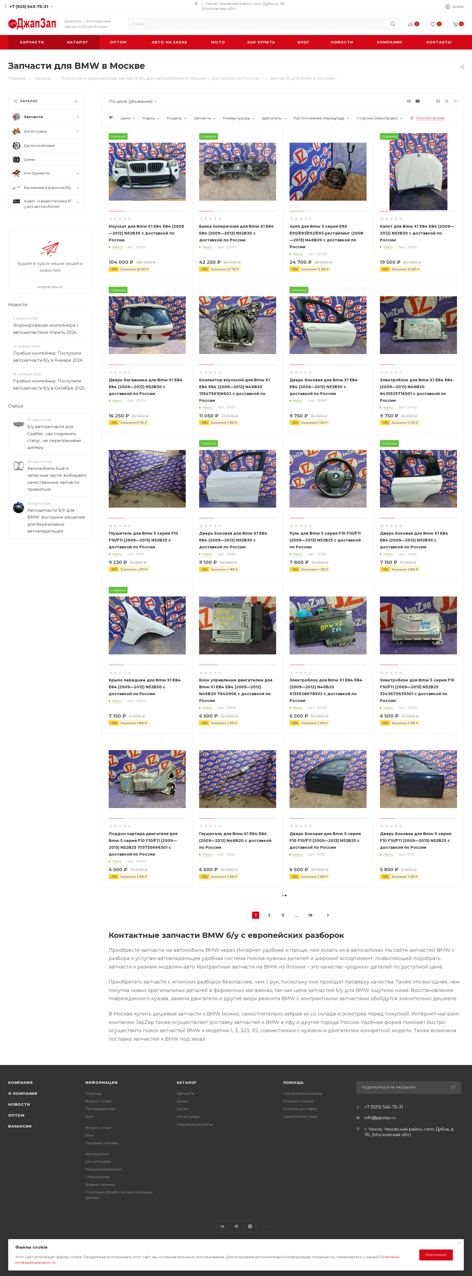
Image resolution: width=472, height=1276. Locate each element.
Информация (101, 1082)
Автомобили (97, 1154)
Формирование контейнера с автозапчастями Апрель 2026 (46, 329)
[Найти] (392, 24)
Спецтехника (97, 1177)
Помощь (93, 1093)
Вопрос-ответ (98, 1101)
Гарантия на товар (300, 1116)
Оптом (16, 1115)
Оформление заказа (302, 1093)
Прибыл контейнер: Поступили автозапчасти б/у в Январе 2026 (47, 357)
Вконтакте (222, 1226)
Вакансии (19, 1126)
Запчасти (185, 1093)
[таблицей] (455, 101)
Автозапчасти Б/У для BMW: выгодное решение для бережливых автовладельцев (56, 521)
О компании (22, 1093)
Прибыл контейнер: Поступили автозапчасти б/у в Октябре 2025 (49, 385)
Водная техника (100, 1184)
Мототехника (98, 1161)
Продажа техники (102, 1143)
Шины (182, 1101)
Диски (182, 1109)
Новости (18, 304)
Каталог (187, 1082)
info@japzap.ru (380, 1117)
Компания (20, 1082)
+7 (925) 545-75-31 (29, 6)
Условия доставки (300, 1109)
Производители (100, 1109)
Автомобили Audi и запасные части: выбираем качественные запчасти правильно (56, 479)
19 (310, 915)
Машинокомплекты (103, 1169)
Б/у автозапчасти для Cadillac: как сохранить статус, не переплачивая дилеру (54, 437)
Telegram (236, 1226)
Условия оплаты (298, 1101)
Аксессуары (188, 1116)
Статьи (15, 406)
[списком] (446, 101)
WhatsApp (250, 1226)
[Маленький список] (409, 101)
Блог (89, 1116)
